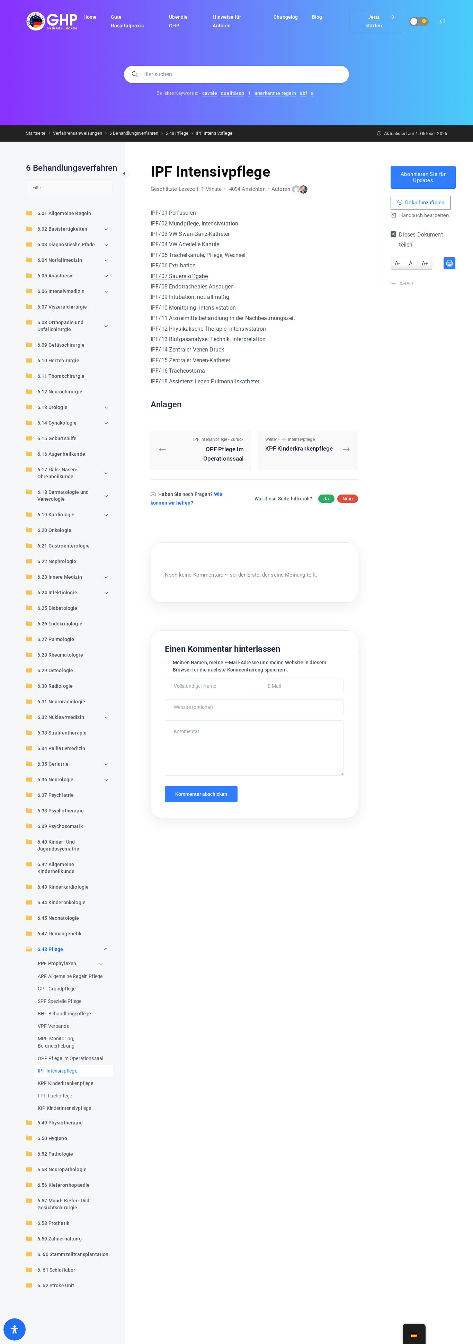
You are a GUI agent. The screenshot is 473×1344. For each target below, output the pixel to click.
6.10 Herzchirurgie (58, 360)
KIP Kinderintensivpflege (64, 1108)
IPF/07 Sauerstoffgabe (179, 276)
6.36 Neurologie (55, 779)
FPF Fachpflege (55, 1095)
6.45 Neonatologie (58, 918)
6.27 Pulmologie (55, 639)
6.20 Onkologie (54, 530)
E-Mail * (268, 681)
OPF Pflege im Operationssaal (70, 1058)
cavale (209, 93)
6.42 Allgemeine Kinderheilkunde (55, 868)
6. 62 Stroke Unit (55, 1285)
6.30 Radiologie (55, 686)
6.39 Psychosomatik (60, 826)
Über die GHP (178, 21)
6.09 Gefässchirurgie (60, 345)
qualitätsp (232, 93)
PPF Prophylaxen (57, 963)
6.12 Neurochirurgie (59, 391)
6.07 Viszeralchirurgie (62, 307)
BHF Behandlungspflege (64, 1013)
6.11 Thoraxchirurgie (60, 376)
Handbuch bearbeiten (423, 216)
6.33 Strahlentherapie (62, 733)
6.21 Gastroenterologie (63, 546)
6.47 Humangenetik (59, 933)
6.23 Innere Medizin (59, 577)
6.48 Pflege (50, 949)
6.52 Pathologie (55, 1154)
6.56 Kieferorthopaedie (63, 1185)
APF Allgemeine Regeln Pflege (70, 976)
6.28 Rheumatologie (60, 655)
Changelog (286, 17)
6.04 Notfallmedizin (59, 260)
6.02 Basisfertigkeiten (62, 229)
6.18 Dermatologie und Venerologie (63, 495)
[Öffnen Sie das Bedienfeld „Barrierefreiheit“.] (14, 1329)
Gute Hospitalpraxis (127, 21)
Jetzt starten (374, 21)
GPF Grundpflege (56, 988)
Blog (317, 17)
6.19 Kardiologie (55, 514)
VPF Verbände (53, 1026)
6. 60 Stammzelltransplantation (73, 1254)
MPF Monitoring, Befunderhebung (56, 1042)
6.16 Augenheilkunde (61, 454)
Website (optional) (185, 702)
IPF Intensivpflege (57, 1071)
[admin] (296, 189)
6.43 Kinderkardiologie (63, 887)
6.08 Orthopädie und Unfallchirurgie (60, 326)
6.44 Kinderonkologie (61, 902)
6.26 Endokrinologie (59, 623)
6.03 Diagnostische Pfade (66, 244)
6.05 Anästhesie (55, 275)
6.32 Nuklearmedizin (60, 717)
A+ (425, 263)
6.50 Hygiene (52, 1138)
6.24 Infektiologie (57, 592)
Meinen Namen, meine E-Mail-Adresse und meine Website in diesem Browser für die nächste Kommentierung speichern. (249, 666)
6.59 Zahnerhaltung (59, 1238)
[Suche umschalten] (442, 22)
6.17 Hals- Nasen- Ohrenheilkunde (57, 473)
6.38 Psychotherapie (60, 810)
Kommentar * (180, 723)
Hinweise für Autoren (227, 21)
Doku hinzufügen (423, 203)
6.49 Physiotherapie (60, 1122)
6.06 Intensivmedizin (60, 291)
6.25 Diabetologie (57, 608)
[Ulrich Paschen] (303, 189)
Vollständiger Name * (188, 681)
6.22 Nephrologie (56, 561)
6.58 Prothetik (53, 1223)
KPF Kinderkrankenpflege (65, 1083)
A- (397, 263)
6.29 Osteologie (55, 670)
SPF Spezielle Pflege (59, 1001)
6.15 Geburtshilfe (57, 438)
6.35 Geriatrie (53, 764)
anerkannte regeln (275, 93)
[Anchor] (185, 403)
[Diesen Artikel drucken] (449, 263)
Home (90, 17)
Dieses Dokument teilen (421, 240)
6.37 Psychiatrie (55, 795)
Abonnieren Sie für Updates (423, 177)
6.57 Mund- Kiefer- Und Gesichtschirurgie (63, 1204)
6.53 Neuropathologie (62, 1169)
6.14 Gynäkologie (57, 423)
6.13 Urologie (52, 407)
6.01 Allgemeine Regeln (64, 213)
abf (303, 93)
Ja (326, 498)
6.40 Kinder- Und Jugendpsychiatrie (58, 845)
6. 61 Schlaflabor (56, 1270)
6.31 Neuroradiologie (61, 701)
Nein (347, 498)
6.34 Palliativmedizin (61, 748)
